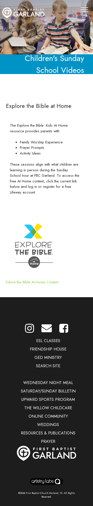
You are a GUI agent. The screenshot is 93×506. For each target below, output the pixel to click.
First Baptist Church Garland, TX (44, 493)
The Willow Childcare (48, 408)
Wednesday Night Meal (48, 383)
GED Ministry (48, 357)
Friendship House (48, 349)
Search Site (48, 366)
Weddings (48, 425)
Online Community (48, 416)
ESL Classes (48, 341)
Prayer (48, 441)
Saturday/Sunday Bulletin (48, 391)
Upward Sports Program (48, 399)
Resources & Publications (48, 433)
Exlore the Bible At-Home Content (32, 282)
